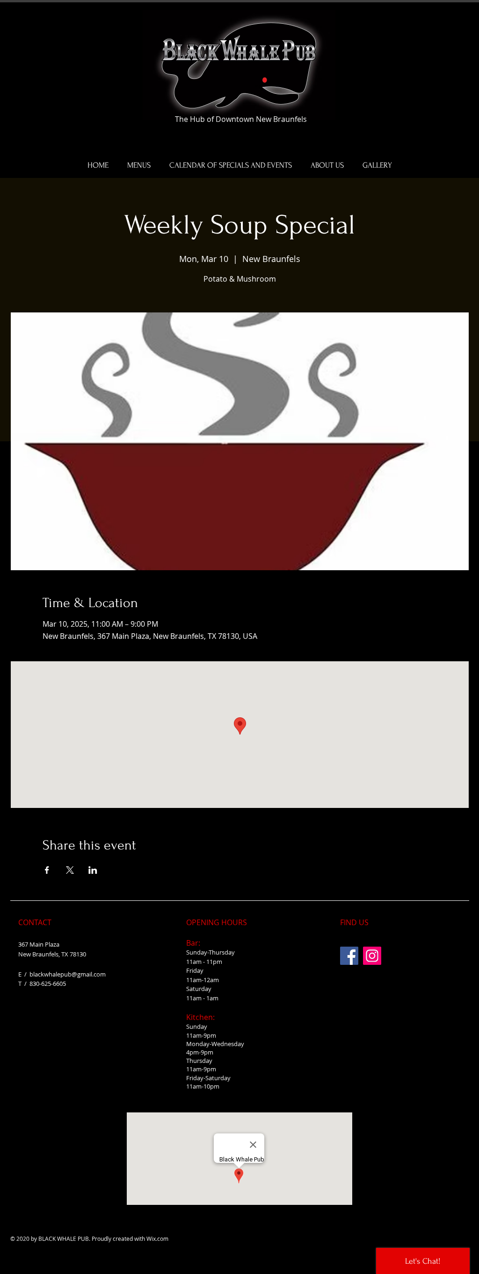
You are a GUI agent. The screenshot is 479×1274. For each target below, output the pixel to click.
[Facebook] (349, 956)
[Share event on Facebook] (47, 870)
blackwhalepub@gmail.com (67, 974)
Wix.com (157, 1238)
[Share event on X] (69, 870)
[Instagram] (372, 956)
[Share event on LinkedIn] (92, 870)
